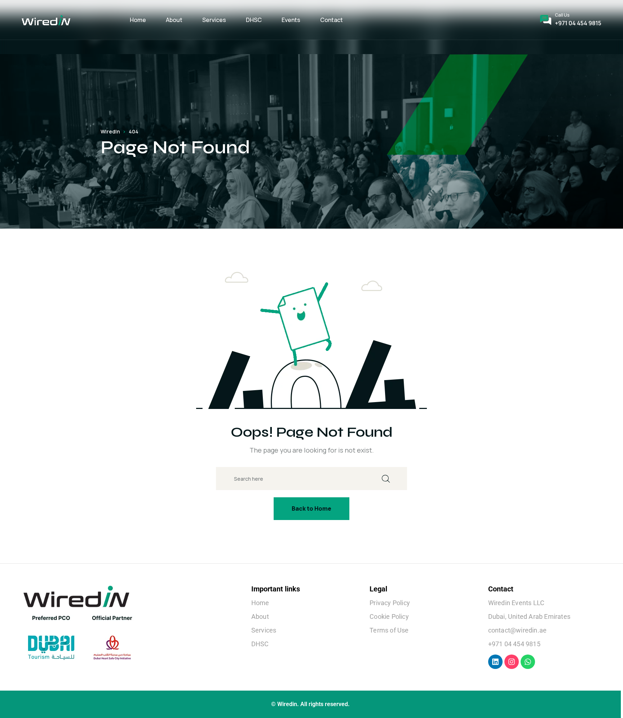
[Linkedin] (495, 662)
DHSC (254, 20)
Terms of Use (389, 630)
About (174, 20)
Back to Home (311, 508)
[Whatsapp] (528, 662)
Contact (331, 20)
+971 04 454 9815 (578, 23)
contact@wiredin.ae (517, 630)
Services (214, 20)
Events (291, 20)
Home (138, 20)
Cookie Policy (389, 616)
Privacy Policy (390, 603)
